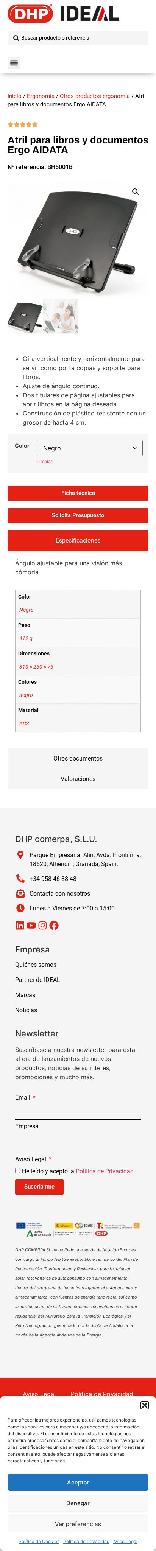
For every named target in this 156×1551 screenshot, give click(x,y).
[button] (144, 1405)
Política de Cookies (39, 1541)
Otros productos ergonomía (95, 96)
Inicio (15, 96)
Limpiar (44, 461)
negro (26, 695)
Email (23, 1098)
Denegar (78, 1503)
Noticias (26, 1010)
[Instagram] (42, 925)
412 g (26, 638)
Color (22, 445)
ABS (24, 723)
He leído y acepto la (78, 1171)
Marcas (25, 995)
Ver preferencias (78, 1524)
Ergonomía (41, 96)
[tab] (78, 540)
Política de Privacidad (86, 1541)
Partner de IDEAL (37, 979)
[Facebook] (54, 925)
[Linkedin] (20, 925)
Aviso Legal (125, 1541)
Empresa (27, 1126)
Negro (26, 610)
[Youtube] (31, 925)
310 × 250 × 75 (36, 667)
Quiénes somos (35, 964)
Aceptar (78, 1482)
